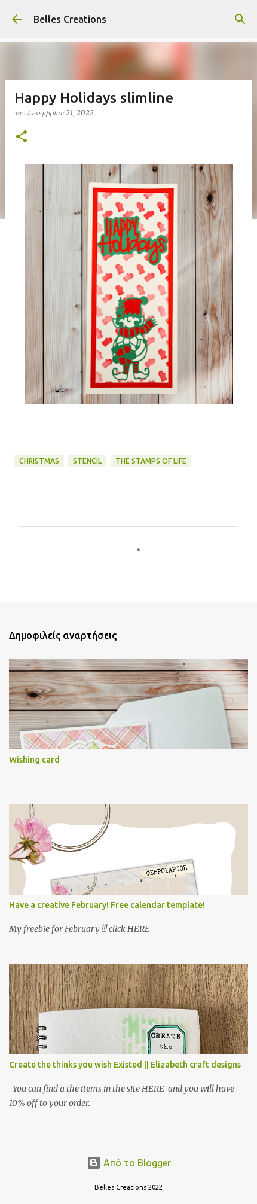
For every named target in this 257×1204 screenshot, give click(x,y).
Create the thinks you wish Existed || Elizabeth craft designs (125, 1064)
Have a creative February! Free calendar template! (107, 905)
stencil (87, 461)
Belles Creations (69, 19)
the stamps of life (150, 461)
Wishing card (34, 759)
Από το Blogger (136, 1162)
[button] (21, 137)
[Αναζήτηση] (240, 19)
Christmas (39, 461)
